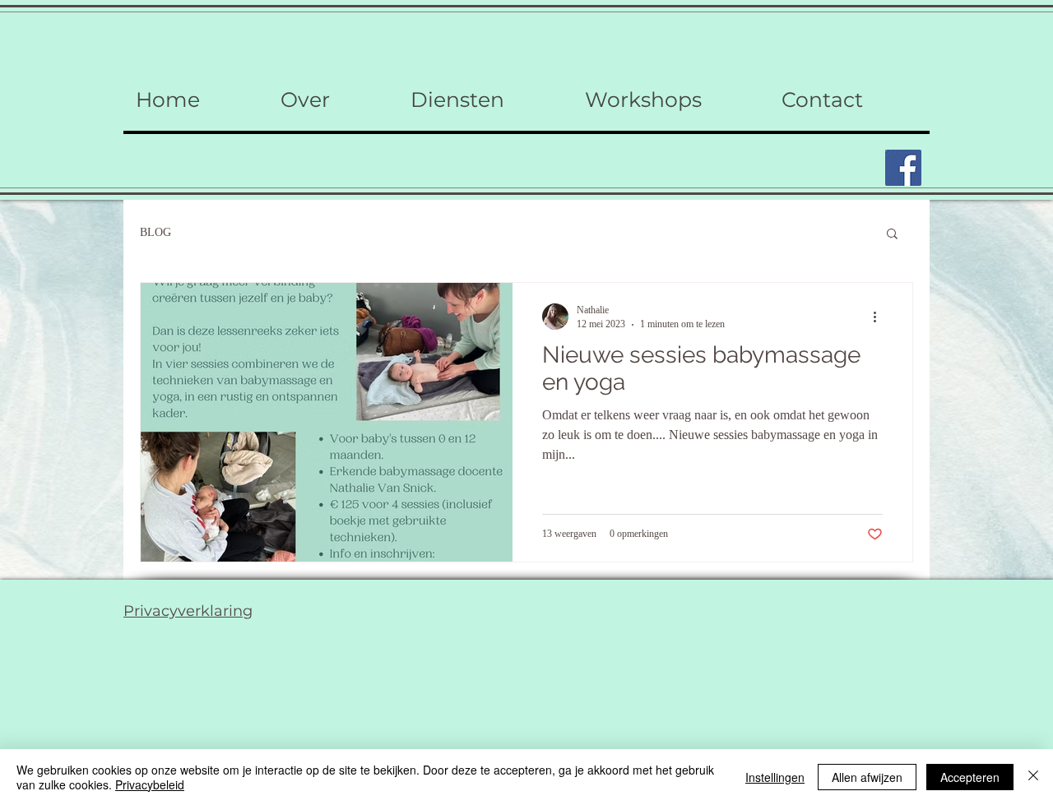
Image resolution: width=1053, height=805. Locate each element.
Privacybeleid (149, 784)
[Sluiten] (1033, 777)
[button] (892, 234)
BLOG (155, 232)
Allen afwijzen (867, 777)
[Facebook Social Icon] (903, 168)
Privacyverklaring (188, 611)
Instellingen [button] (775, 777)
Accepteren (970, 777)
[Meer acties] (880, 316)
